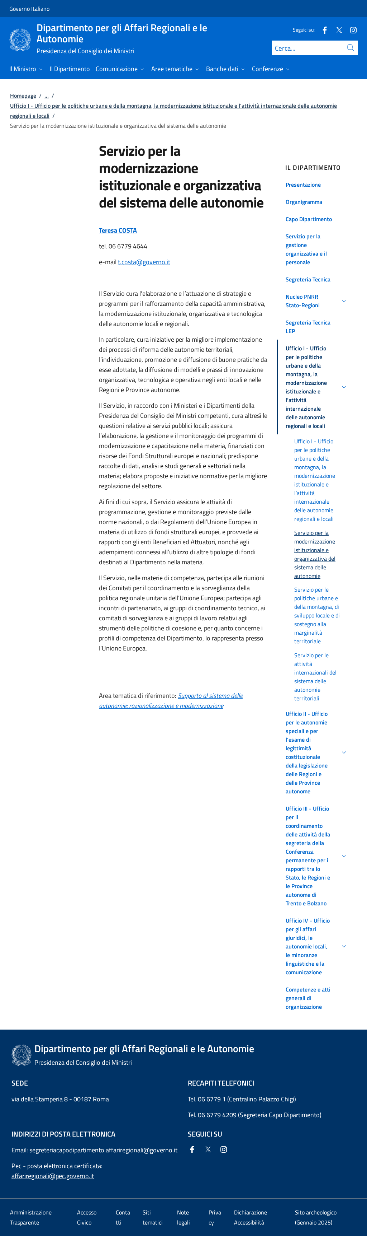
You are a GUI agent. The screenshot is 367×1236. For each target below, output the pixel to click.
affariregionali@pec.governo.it (52, 1176)
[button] (317, 184)
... (46, 95)
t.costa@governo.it (144, 262)
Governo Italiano (29, 8)
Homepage (23, 95)
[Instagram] (350, 29)
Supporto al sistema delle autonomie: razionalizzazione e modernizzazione (171, 700)
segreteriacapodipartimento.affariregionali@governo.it (103, 1150)
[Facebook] (322, 29)
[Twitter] (336, 29)
